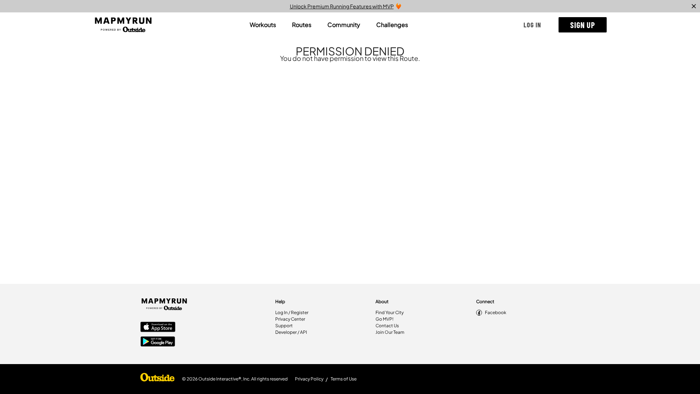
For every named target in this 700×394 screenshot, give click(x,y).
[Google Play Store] (157, 342)
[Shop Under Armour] (157, 379)
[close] (694, 6)
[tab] (262, 24)
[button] (532, 24)
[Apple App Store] (157, 327)
